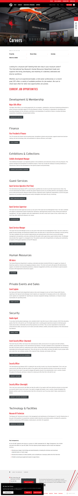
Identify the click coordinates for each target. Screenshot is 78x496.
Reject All (28, 492)
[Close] (41, 484)
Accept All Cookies (37, 492)
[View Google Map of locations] (28, 482)
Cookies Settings (8, 492)
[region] (22, 489)
